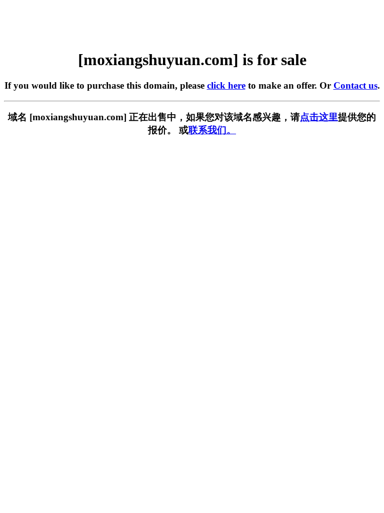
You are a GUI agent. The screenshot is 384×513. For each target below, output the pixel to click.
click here (226, 85)
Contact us (356, 85)
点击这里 (319, 117)
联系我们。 (212, 130)
